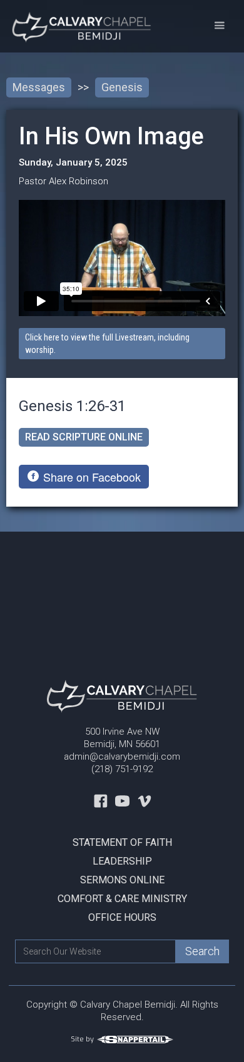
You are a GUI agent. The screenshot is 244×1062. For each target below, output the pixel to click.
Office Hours (122, 917)
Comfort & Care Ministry (122, 899)
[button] (219, 26)
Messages (39, 87)
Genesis (122, 87)
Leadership (122, 861)
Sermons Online (122, 880)
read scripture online (84, 437)
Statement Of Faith (122, 842)
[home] (77, 26)
